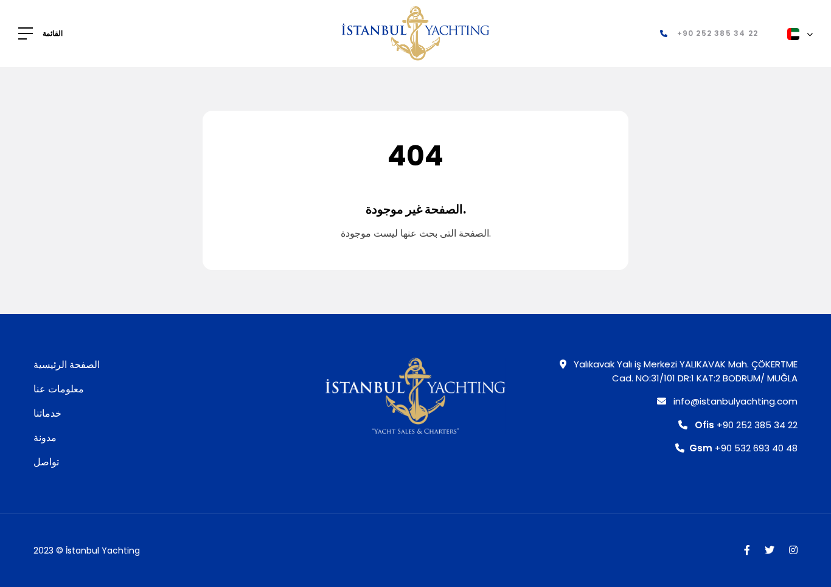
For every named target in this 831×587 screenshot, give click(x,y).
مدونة (45, 438)
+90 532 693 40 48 (743, 448)
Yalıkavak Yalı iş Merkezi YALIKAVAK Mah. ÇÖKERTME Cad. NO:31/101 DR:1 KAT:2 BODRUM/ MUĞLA (684, 371)
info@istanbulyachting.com (734, 401)
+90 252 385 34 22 (746, 425)
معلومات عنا (58, 389)
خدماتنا (47, 413)
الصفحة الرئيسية (66, 365)
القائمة (53, 33)
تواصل (46, 462)
